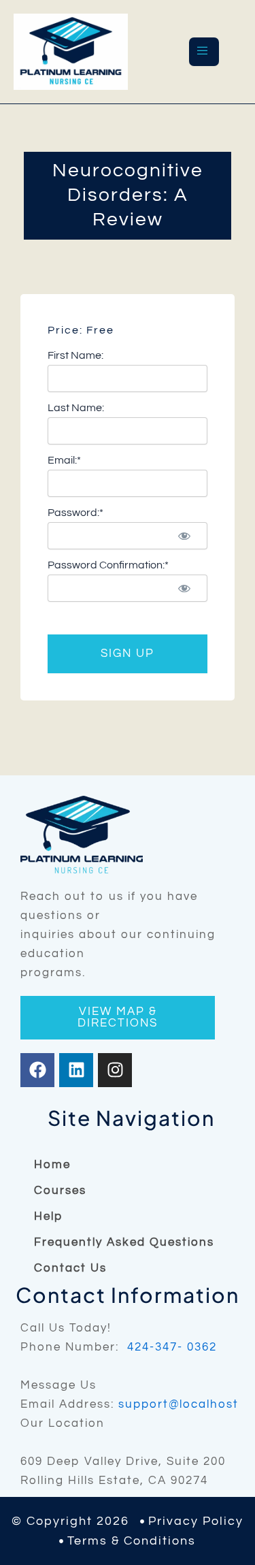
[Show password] (184, 535)
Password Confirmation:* (108, 565)
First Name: (75, 355)
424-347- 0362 (172, 1347)
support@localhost (178, 1404)
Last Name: (76, 407)
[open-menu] (204, 51)
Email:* (64, 460)
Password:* (75, 512)
